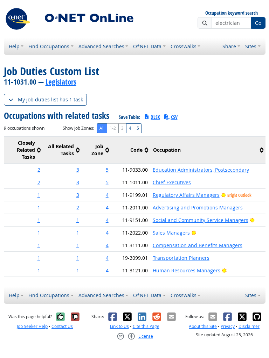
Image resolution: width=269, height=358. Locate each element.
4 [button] (107, 195)
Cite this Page (146, 326)
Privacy (228, 326)
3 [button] (77, 169)
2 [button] (38, 169)
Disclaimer (249, 326)
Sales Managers (171, 232)
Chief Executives (172, 182)
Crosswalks (183, 46)
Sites (250, 46)
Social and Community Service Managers (200, 220)
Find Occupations (48, 46)
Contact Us (62, 326)
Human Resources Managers (186, 270)
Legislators (61, 82)
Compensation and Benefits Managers (197, 245)
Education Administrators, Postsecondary (201, 169)
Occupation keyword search (231, 13)
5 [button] (107, 169)
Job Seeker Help (32, 326)
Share (229, 46)
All (101, 128)
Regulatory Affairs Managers (186, 195)
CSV (174, 117)
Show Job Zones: (78, 128)
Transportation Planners (181, 258)
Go (258, 23)
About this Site (203, 326)
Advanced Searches (101, 46)
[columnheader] (23, 150)
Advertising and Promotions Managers (198, 207)
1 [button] (38, 195)
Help (14, 46)
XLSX (155, 117)
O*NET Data (147, 46)
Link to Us (119, 326)
